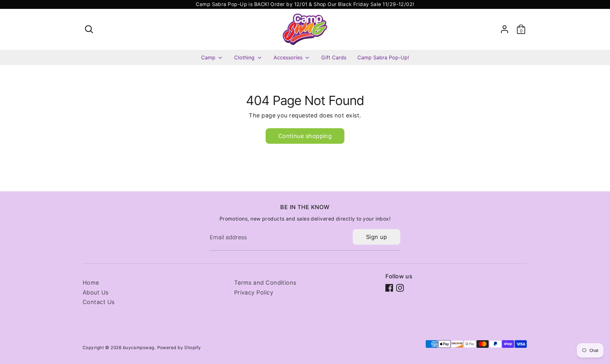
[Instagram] (400, 288)
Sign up (376, 237)
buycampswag (138, 347)
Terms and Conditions (265, 282)
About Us (96, 292)
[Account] (504, 29)
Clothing (245, 57)
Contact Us (99, 302)
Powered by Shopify (179, 347)
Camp (209, 57)
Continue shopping (305, 136)
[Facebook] (389, 288)
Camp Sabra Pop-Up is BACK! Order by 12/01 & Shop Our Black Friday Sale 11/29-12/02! (305, 4)
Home (91, 282)
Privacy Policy (253, 292)
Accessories (289, 57)
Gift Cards (333, 57)
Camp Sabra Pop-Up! (383, 57)
